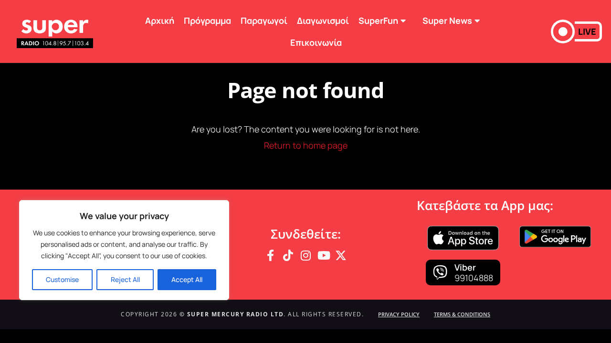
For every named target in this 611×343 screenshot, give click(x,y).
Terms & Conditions (462, 314)
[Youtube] (323, 255)
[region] (124, 250)
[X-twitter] (341, 255)
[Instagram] (305, 255)
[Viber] (440, 272)
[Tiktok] (288, 255)
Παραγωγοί (264, 20)
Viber (465, 267)
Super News (447, 20)
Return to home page (306, 145)
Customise (62, 279)
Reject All (125, 279)
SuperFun (378, 20)
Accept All (186, 279)
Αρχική (159, 20)
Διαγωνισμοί (323, 20)
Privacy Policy (399, 314)
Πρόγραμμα (207, 20)
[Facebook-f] (270, 255)
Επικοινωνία (316, 42)
